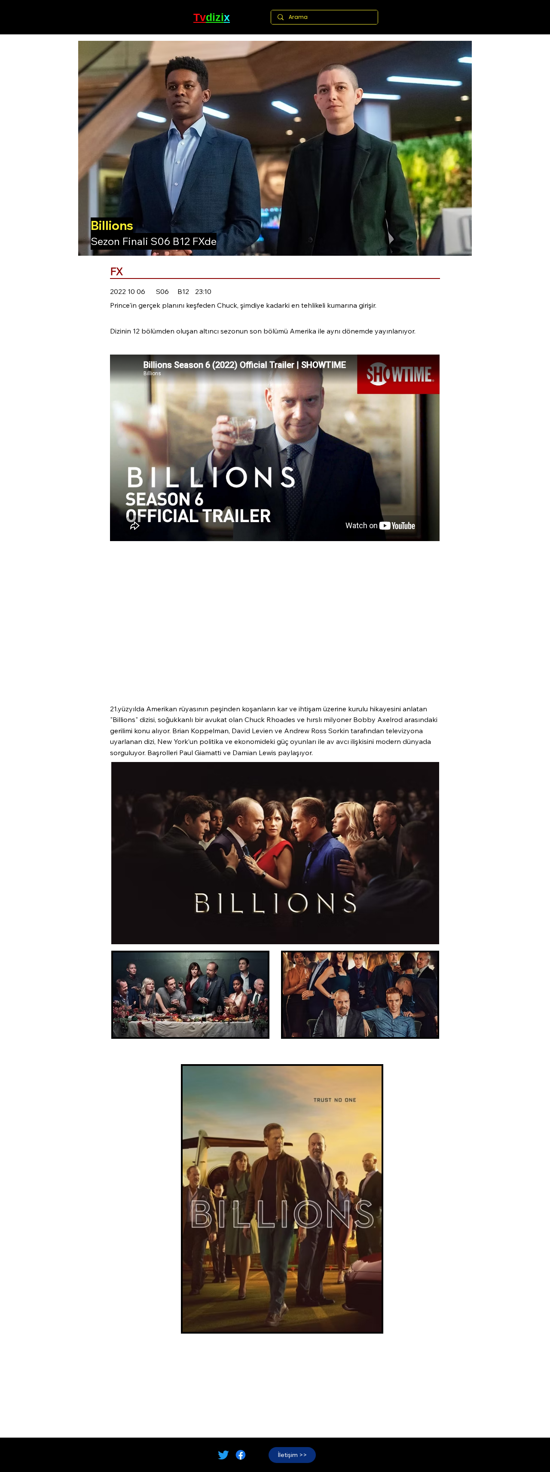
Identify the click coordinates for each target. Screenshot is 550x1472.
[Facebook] (240, 1454)
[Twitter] (223, 1454)
